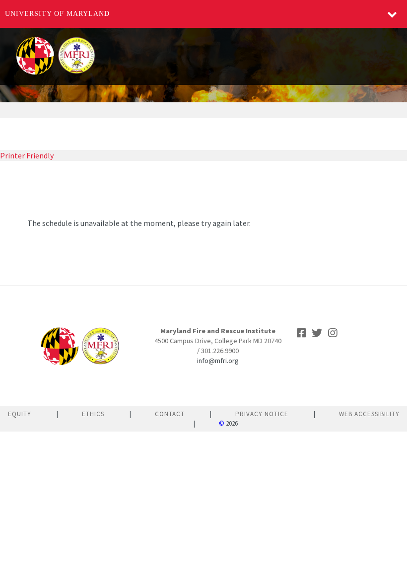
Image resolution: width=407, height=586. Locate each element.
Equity (19, 414)
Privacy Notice (261, 414)
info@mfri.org (218, 360)
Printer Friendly (27, 155)
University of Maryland (57, 13)
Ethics (93, 414)
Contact (170, 414)
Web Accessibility (369, 414)
